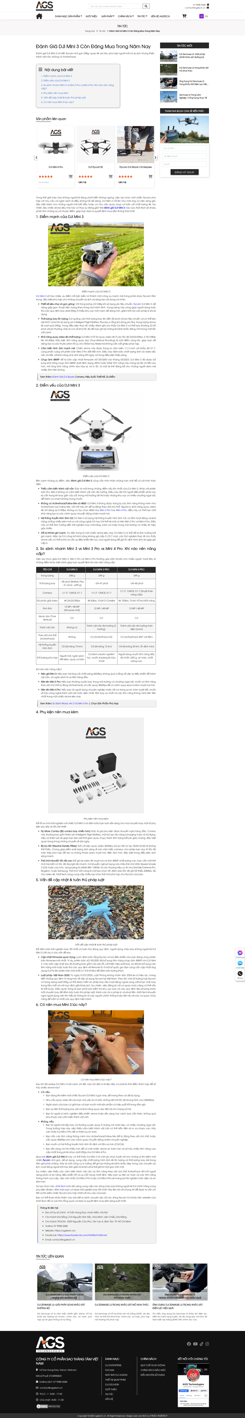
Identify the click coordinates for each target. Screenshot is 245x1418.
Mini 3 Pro (105, 510)
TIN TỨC (141, 16)
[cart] (184, 16)
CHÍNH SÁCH (125, 16)
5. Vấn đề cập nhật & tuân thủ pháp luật (63, 97)
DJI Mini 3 (41, 295)
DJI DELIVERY (112, 1384)
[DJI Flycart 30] (95, 144)
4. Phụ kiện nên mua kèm (54, 92)
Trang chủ (90, 30)
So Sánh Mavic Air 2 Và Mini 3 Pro (70, 703)
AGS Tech (60, 1186)
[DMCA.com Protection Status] (48, 1406)
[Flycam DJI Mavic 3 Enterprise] (135, 144)
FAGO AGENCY (158, 1415)
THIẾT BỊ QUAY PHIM (115, 1379)
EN (206, 16)
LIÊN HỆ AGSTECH (160, 16)
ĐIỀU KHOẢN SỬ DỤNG (153, 1374)
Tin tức (102, 30)
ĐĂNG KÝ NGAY (184, 172)
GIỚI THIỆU (91, 16)
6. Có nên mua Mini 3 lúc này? (57, 102)
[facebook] (189, 1344)
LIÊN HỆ (109, 1398)
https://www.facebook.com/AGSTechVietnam (82, 1235)
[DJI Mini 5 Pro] (55, 144)
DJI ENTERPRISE (113, 1365)
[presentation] (36, 157)
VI (201, 16)
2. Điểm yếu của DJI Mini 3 (55, 80)
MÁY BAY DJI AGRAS (116, 1374)
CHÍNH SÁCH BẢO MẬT (153, 1369)
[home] (44, 6)
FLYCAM (109, 1369)
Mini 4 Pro (121, 510)
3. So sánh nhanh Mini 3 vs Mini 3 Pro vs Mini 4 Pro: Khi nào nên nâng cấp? (77, 86)
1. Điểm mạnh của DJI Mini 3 (56, 75)
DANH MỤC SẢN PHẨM (67, 16)
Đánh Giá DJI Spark (63, 376)
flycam (137, 303)
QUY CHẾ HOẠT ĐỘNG (153, 1365)
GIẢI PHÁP (107, 16)
